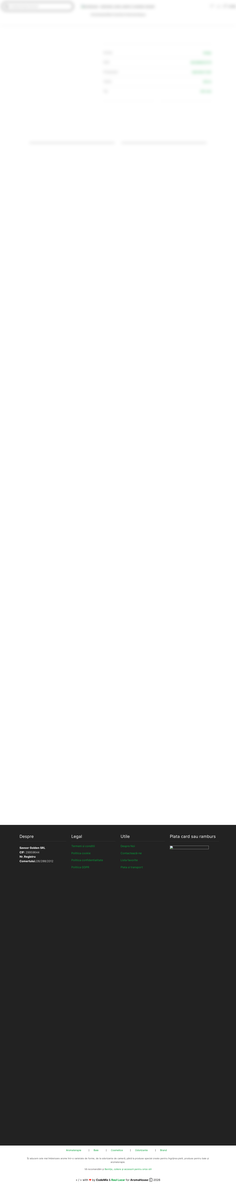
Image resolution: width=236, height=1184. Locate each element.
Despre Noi (128, 846)
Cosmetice (118, 14)
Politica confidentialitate (87, 860)
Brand (142, 14)
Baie (109, 14)
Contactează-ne (131, 853)
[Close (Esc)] (0, 820)
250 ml (207, 81)
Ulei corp (205, 91)
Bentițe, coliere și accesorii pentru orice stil (128, 1169)
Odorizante (131, 14)
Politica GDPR (80, 867)
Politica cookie (81, 853)
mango (207, 52)
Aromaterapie (98, 14)
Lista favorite (129, 860)
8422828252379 (201, 62)
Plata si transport (132, 867)
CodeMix (102, 1180)
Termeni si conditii (83, 846)
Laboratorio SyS (201, 72)
